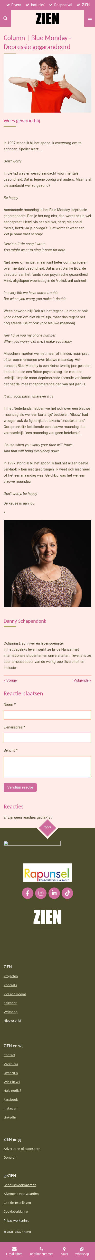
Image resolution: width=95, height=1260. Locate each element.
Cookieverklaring (16, 1212)
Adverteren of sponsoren (22, 1149)
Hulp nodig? (12, 1091)
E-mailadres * (14, 727)
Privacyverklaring (16, 1221)
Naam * (10, 704)
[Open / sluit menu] (89, 18)
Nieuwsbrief (12, 1021)
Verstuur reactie (20, 787)
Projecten (11, 976)
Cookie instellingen (17, 1203)
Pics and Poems (15, 994)
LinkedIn (10, 1117)
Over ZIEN (11, 1073)
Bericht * (11, 750)
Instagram (11, 1108)
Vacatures (11, 1064)
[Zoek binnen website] (5, 18)
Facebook (11, 1100)
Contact (9, 1055)
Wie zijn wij (12, 1082)
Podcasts (10, 985)
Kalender (10, 1003)
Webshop (11, 1012)
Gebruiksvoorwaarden (20, 1185)
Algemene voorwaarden (21, 1194)
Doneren (10, 1158)
